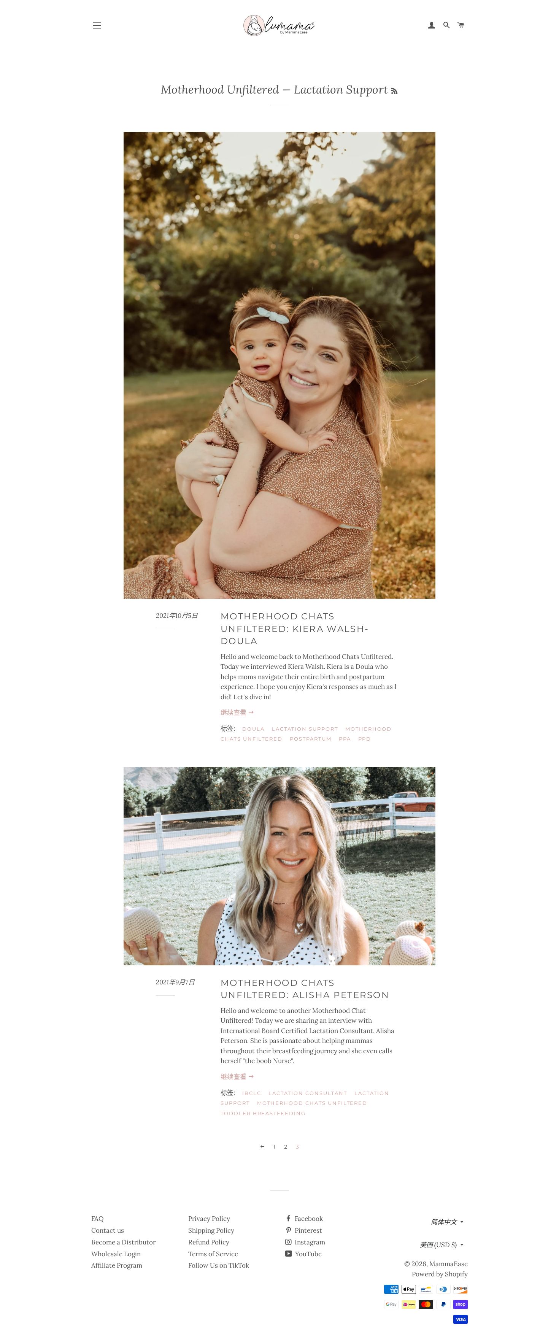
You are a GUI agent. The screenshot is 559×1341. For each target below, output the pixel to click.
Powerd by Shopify (440, 1274)
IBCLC (251, 1093)
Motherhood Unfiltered (220, 89)
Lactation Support (305, 729)
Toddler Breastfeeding (263, 1113)
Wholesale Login (116, 1254)
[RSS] (394, 91)
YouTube (308, 1254)
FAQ (97, 1218)
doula (253, 729)
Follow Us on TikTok (218, 1265)
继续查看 (234, 712)
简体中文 (444, 1222)
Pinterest (307, 1230)
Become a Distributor (123, 1242)
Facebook (308, 1218)
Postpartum (311, 739)
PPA (345, 739)
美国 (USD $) (438, 1245)
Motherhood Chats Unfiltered (312, 1103)
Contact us (107, 1230)
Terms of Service (213, 1254)
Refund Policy (208, 1242)
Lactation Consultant (307, 1093)
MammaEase (448, 1264)
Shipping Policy (211, 1230)
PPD (365, 739)
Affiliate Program (116, 1265)
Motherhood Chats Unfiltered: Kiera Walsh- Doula (295, 628)
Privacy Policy (209, 1218)
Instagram (309, 1242)
